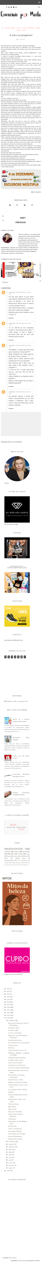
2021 (8, 999)
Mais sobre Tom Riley (15, 1112)
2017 (8, 1010)
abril (10, 1160)
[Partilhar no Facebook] (32, 205)
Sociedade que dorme (15, 1040)
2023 (8, 994)
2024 (8, 992)
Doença (18, 28)
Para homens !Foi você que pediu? (18, 1043)
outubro (11, 1144)
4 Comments (21, 39)
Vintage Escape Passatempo (16, 1058)
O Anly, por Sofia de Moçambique (18, 1068)
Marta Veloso (13, 1257)
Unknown (12, 292)
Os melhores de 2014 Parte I (17, 1065)
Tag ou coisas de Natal (15, 1063)
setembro (12, 1147)
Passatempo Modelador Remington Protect (21, 775)
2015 (8, 1015)
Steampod (24, 865)
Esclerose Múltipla (28, 28)
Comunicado (12, 1119)
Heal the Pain (12, 1126)
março (11, 1163)
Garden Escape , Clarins (15, 1080)
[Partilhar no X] (10, 205)
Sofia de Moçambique (15, 1136)
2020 (8, 1002)
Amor (16, 851)
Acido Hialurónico (22, 860)
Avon (28, 854)
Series (24, 863)
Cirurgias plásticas (16, 863)
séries (15, 856)
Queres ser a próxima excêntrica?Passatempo (21, 720)
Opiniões (11, 1092)
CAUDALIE (24, 856)
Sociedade (26, 851)
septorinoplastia (9, 860)
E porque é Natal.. (14, 1028)
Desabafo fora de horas (15, 1139)
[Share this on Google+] (17, 205)
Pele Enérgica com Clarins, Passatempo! (16, 1076)
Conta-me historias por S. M (17, 1050)
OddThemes (21, 1260)
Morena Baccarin (13, 1104)
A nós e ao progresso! (15, 1129)
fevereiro (12, 1165)
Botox (6, 858)
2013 (8, 1171)
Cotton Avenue (13, 1045)
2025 (8, 989)
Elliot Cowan (12, 1109)
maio (10, 1157)
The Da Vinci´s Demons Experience (15, 1115)
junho (11, 1155)
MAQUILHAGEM (13, 848)
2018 (8, 1007)
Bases (9, 856)
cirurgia (6, 863)
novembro (12, 1142)
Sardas (18, 865)
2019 (8, 1005)
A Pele (20, 854)
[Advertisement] (17, 1220)
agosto (11, 1150)
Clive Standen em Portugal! (16, 1134)
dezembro (12, 1021)
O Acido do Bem (13, 1030)
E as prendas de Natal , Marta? (17, 1090)
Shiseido (11, 854)
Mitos (7, 878)
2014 (8, 1018)
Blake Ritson (12, 1107)
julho (10, 1152)
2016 (8, 1013)
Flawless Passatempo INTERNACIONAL (21, 794)
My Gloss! (11, 1048)
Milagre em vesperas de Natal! (17, 1082)
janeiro (11, 1168)
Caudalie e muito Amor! (15, 1060)
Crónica (7, 851)
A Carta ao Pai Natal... (15, 1033)
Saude (24, 30)
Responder (11, 318)
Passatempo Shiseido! (15, 1131)
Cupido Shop (20, 858)
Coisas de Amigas (9, 28)
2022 (8, 997)
